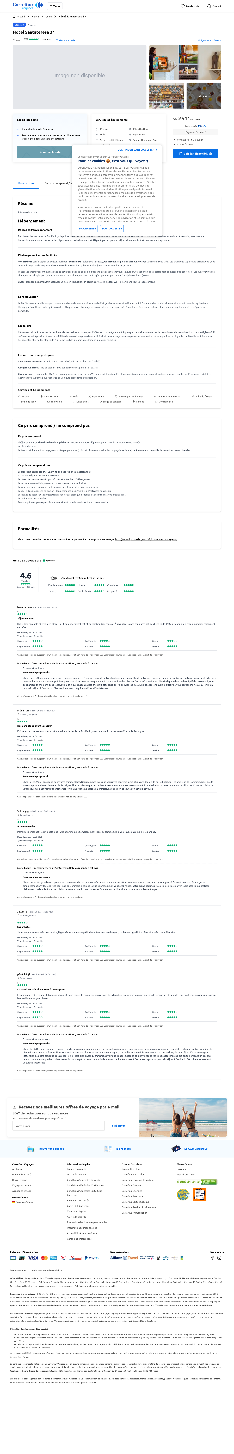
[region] (117, 190)
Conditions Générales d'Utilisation (85, 1185)
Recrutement (19, 1179)
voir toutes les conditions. (50, 1270)
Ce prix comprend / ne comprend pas (69, 183)
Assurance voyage (21, 1190)
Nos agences (183, 1168)
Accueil (21, 16)
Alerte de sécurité (77, 1216)
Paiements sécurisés (78, 1200)
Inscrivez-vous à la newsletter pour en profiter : (39, 1118)
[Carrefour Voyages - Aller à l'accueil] (28, 6)
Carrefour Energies (132, 1190)
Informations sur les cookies (82, 1227)
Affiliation (17, 1168)
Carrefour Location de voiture (138, 1179)
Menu (56, 6)
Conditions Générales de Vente (83, 1179)
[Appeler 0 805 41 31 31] (199, 1182)
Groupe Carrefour (131, 1168)
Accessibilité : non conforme (82, 1233)
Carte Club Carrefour (78, 1205)
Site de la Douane (76, 1174)
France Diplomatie (77, 1168)
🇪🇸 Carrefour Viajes (22, 1202)
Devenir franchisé (21, 1174)
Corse (49, 16)
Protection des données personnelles (87, 1222)
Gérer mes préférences (79, 1238)
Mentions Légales (76, 1211)
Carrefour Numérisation (134, 1212)
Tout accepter (112, 228)
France (35, 16)
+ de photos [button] (204, 95)
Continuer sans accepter (136, 149)
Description (26, 183)
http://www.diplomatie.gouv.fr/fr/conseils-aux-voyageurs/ (146, 539)
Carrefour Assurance (133, 1196)
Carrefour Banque (131, 1185)
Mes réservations (186, 1174)
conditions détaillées (146, 1320)
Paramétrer (87, 228)
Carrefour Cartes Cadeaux (135, 1201)
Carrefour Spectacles (133, 1174)
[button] (79, 77)
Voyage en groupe (22, 1185)
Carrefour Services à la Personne (139, 1207)
